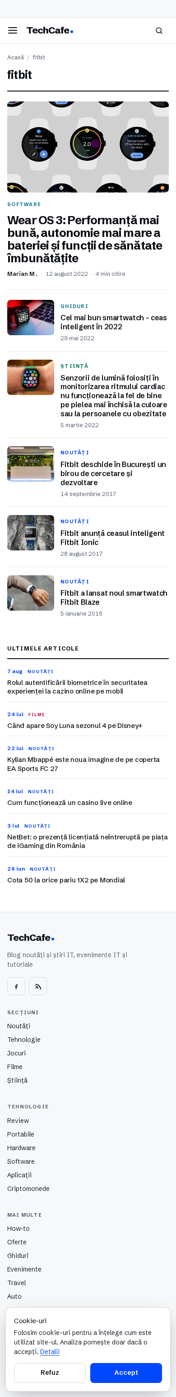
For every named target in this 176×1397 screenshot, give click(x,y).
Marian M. (22, 273)
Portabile (20, 1134)
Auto (14, 1296)
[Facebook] (16, 986)
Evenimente (24, 1269)
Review (18, 1121)
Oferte (17, 1242)
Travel (16, 1283)
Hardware (21, 1148)
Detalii (50, 1352)
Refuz (50, 1372)
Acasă (15, 57)
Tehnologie (24, 1040)
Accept (126, 1372)
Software (21, 1161)
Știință (17, 1080)
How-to (18, 1228)
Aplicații (19, 1175)
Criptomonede (28, 1189)
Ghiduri (17, 1256)
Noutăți (18, 1026)
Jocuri (16, 1053)
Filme (15, 1067)
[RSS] (38, 986)
